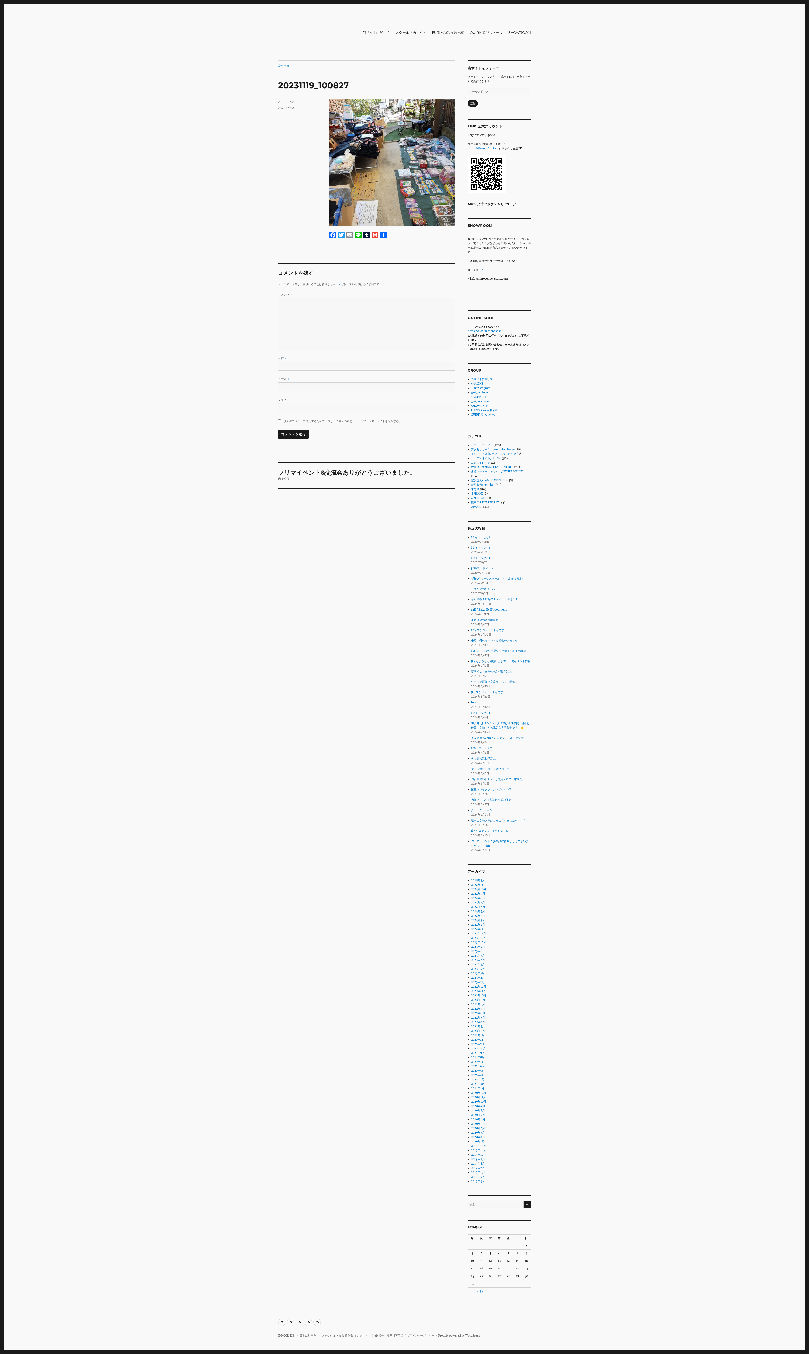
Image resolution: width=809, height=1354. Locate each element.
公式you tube (479, 392)
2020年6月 (478, 1119)
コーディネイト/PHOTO (486, 458)
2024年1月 (478, 929)
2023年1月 (477, 982)
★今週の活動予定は (483, 758)
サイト (282, 399)
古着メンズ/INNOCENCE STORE (491, 467)
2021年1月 (477, 1088)
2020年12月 (478, 1093)
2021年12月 (478, 1039)
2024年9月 (478, 893)
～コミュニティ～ (482, 445)
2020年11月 (478, 1097)
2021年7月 (478, 1062)
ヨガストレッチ (480, 462)
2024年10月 (478, 889)
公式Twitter (478, 397)
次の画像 (283, 65)
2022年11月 (478, 991)
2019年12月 (478, 1146)
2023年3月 (478, 973)
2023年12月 (478, 933)
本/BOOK (477, 493)
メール (283, 379)
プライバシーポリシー (420, 1335)
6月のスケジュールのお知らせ (490, 831)
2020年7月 (478, 1115)
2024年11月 (478, 885)
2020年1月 (478, 1141)
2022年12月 (478, 986)
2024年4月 (478, 916)
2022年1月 (478, 1035)
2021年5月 (478, 1070)
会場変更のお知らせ (483, 589)
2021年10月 (478, 1048)
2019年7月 (478, 1168)
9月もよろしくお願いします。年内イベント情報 (500, 661)
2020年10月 (478, 1101)
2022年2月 (478, 1031)
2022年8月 (478, 1004)
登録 (472, 103)
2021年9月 (478, 1053)
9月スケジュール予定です (487, 692)
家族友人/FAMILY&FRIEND (489, 480)
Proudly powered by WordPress (459, 1335)
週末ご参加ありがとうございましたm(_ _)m (499, 820)
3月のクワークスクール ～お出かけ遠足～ (498, 578)
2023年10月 (478, 942)
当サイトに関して (376, 33)
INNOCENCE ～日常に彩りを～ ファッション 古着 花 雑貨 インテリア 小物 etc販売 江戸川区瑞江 (340, 1335)
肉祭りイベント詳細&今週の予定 (491, 800)
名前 (282, 358)
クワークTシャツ (481, 810)
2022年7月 (478, 1008)
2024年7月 (478, 902)
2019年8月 (478, 1163)
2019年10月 (478, 1155)
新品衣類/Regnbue (483, 485)
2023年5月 (478, 964)
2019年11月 (478, 1150)
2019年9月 (478, 1159)
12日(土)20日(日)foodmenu (489, 609)
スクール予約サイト (411, 33)
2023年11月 (478, 938)
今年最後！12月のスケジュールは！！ (494, 599)
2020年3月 (478, 1132)
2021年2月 (478, 1084)
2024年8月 (478, 898)
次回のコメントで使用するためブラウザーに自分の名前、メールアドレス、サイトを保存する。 (343, 421)
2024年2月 (478, 924)
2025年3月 (478, 880)
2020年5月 (478, 1124)
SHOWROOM (519, 33)
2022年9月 (478, 1000)
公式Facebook (480, 401)
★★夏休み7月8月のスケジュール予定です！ (498, 738)
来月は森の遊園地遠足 (484, 620)
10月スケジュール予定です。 (489, 630)
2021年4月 (478, 1075)
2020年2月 (478, 1137)
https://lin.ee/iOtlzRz (482, 148)
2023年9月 (478, 947)
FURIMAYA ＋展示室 (448, 33)
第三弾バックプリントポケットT (491, 789)
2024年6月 (478, 907)
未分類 (475, 489)
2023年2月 (478, 978)
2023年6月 (478, 960)
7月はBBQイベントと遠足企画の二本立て (496, 779)
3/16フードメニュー (483, 568)
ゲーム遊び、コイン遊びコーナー (491, 769)
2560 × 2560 (286, 107)
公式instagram (480, 388)
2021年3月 (477, 1079)
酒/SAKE (476, 507)
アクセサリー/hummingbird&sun (493, 449)
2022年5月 (478, 1017)
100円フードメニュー (484, 748)
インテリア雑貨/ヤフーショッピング (493, 454)
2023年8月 (478, 951)
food (474, 702)
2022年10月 (478, 995)
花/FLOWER (479, 498)
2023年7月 (478, 955)
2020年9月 (478, 1106)
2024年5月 (478, 911)
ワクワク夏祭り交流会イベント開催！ (494, 682)
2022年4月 (478, 1022)
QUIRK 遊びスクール (486, 33)
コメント (285, 294)
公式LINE (477, 383)
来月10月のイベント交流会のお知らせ (494, 640)
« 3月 (480, 1291)
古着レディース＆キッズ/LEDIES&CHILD (497, 471)
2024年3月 (478, 920)
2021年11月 (478, 1044)
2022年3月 (478, 1026)
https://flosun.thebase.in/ (485, 331)
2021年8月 (478, 1057)
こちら (483, 270)
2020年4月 (478, 1128)
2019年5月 (478, 1177)
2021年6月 (478, 1066)
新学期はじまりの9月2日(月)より (492, 671)
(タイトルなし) (480, 537)
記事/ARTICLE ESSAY (485, 502)
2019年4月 (478, 1181)
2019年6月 (478, 1172)
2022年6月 (478, 1013)
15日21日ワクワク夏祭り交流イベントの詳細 (498, 651)
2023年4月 (478, 969)
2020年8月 (478, 1110)
